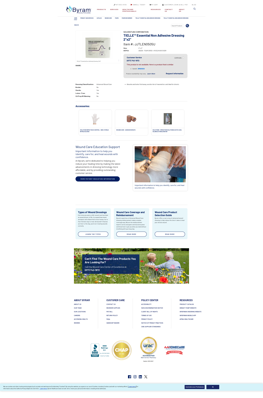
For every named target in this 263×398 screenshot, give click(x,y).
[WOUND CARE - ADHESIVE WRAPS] (131, 119)
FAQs (108, 319)
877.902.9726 (121, 5)
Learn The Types (93, 234)
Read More (131, 234)
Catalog (99, 18)
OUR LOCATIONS (80, 312)
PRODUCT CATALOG (187, 304)
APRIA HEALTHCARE (186, 319)
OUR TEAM (77, 308)
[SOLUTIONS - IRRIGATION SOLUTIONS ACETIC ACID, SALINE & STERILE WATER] (167, 119)
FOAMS (117, 18)
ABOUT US (182, 10)
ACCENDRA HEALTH (81, 319)
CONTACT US (169, 10)
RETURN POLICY (112, 315)
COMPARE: (178, 58)
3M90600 (141, 69)
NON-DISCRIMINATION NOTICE (152, 308)
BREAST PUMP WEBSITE (188, 308)
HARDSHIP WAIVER (112, 323)
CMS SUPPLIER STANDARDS (151, 327)
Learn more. (132, 386)
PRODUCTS (101, 9)
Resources (156, 9)
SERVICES (114, 9)
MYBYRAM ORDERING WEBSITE (190, 312)
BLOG (194, 5)
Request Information (174, 73)
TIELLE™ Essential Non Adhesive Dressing (147, 18)
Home (75, 18)
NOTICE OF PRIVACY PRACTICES (152, 323)
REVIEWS (77, 323)
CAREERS (77, 315)
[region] (131, 387)
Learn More (151, 74)
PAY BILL (109, 312)
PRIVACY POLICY (146, 319)
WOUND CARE (108, 18)
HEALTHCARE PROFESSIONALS (129, 10)
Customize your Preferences (195, 387)
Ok (213, 387)
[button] (195, 9)
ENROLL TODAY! (139, 5)
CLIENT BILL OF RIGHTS (149, 312)
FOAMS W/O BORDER (127, 18)
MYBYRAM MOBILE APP (188, 315)
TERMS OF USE (146, 315)
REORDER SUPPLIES (113, 308)
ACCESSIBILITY (146, 304)
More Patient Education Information (98, 179)
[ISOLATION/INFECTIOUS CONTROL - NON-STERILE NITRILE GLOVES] (95, 119)
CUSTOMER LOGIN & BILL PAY (176, 5)
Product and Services (86, 18)
